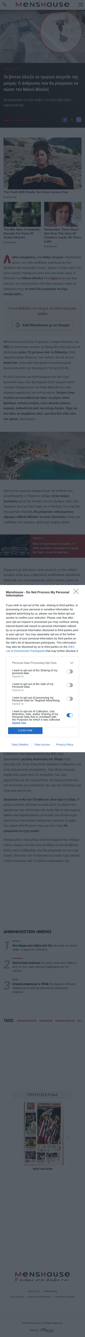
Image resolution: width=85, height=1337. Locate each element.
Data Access (42, 744)
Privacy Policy (64, 744)
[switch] (70, 671)
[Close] (77, 592)
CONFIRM (25, 730)
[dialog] (42, 668)
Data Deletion (20, 744)
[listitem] (42, 663)
